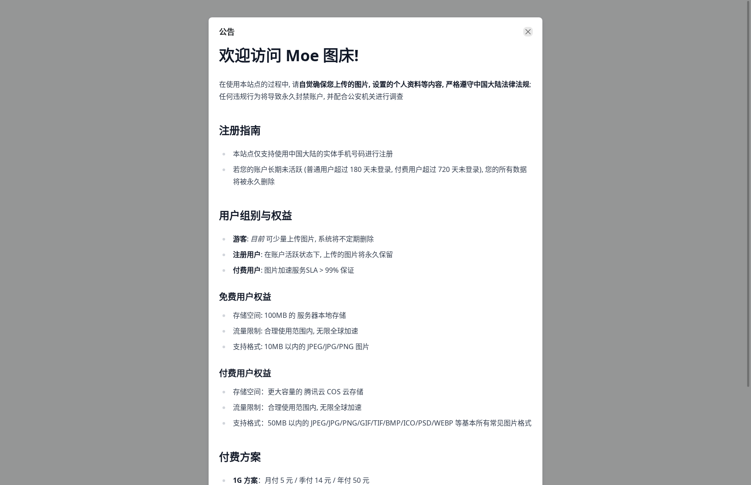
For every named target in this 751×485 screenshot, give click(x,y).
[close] (528, 32)
